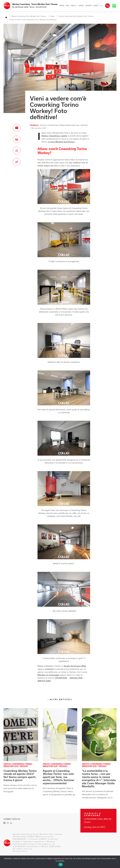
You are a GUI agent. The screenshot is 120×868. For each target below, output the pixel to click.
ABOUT (73, 5)
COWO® (95, 5)
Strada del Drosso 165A (75, 666)
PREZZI (61, 5)
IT (100, 5)
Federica (34, 125)
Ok (61, 864)
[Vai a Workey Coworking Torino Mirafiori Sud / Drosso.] (7, 17)
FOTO (67, 5)
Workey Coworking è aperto (54, 135)
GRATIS (81, 5)
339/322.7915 (75, 677)
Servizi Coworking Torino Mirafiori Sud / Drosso (64, 125)
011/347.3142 (61, 677)
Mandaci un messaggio (48, 674)
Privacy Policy (20, 851)
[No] (117, 862)
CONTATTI (88, 5)
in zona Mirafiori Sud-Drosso (61, 141)
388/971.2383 (44, 680)
